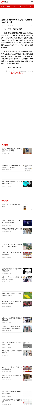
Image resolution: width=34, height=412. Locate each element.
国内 (2, 6)
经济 (25, 6)
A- (32, 25)
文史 (20, 6)
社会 (14, 6)
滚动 (31, 6)
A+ (29, 25)
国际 (8, 6)
